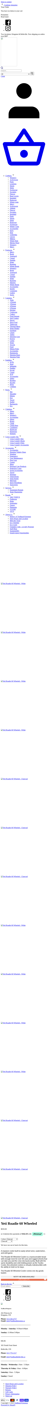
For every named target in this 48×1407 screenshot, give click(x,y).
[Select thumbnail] (24, 902)
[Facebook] (8, 24)
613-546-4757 (12, 1319)
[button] (24, 1280)
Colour (3, 1239)
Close (3, 76)
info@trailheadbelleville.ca (15, 1357)
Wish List (8, 1396)
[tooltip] (45, 1279)
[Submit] (32, 73)
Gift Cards (9, 1392)
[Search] (2, 68)
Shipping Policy (11, 1386)
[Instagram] (8, 30)
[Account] (24, 123)
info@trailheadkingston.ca (15, 1321)
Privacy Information (12, 1394)
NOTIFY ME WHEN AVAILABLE (24, 1277)
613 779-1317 (12, 1353)
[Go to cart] (24, 171)
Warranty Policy (11, 1388)
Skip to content (6, 2)
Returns (8, 1390)
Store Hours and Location (14, 1384)
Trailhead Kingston (21, 1403)
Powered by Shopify (8, 1405)
